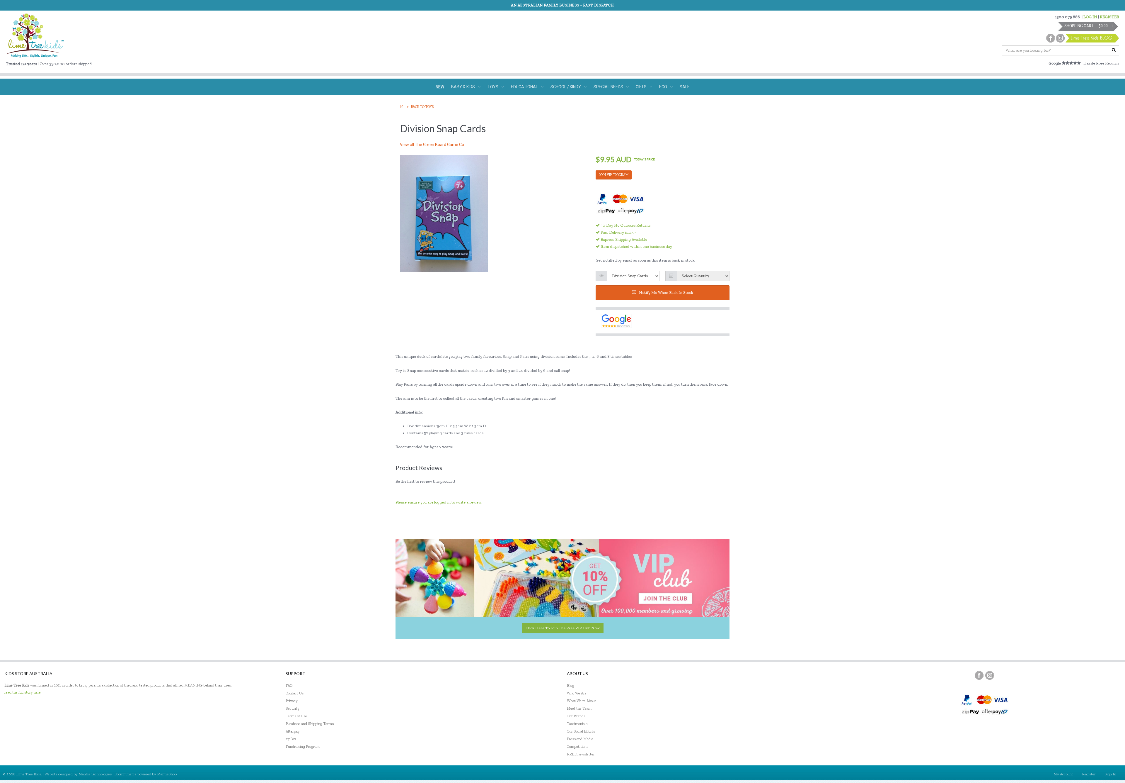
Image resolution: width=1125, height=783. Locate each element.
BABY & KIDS (463, 86)
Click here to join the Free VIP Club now (563, 628)
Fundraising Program (303, 746)
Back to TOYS (422, 107)
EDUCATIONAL (524, 86)
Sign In (1110, 774)
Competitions (577, 746)
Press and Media (580, 739)
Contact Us (295, 693)
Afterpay (293, 731)
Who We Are (577, 693)
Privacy (292, 701)
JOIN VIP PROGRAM (613, 175)
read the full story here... (23, 692)
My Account (1063, 774)
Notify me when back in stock (666, 292)
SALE (685, 86)
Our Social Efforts (581, 731)
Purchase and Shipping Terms (310, 723)
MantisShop (167, 774)
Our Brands (576, 716)
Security (292, 708)
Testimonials (577, 723)
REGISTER (1109, 16)
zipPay (291, 739)
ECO (663, 86)
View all (432, 144)
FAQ (289, 685)
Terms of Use (296, 716)
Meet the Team (579, 708)
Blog (570, 685)
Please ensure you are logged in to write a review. (439, 502)
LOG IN (1090, 16)
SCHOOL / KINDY (565, 86)
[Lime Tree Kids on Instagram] (989, 675)
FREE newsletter (581, 754)
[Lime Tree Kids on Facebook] (979, 675)
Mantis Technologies (95, 774)
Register (1089, 774)
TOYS (493, 86)
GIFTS (641, 86)
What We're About (581, 701)
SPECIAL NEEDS (608, 86)
